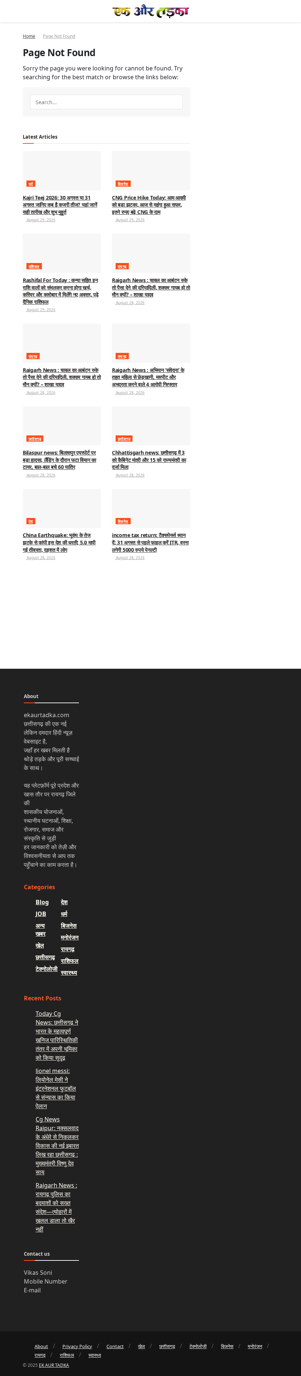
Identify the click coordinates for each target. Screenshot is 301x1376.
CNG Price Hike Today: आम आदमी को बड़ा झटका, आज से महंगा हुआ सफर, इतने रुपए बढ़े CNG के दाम (149, 204)
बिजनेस (123, 183)
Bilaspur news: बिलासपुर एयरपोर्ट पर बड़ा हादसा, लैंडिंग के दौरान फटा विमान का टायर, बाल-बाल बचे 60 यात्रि (59, 459)
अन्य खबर (41, 929)
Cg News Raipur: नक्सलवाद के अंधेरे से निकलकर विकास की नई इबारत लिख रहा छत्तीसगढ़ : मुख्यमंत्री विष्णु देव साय (57, 1145)
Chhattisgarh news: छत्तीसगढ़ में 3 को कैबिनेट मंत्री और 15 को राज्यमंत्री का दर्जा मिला (149, 459)
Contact (115, 1346)
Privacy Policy (77, 1346)
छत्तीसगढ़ (35, 438)
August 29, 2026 (40, 219)
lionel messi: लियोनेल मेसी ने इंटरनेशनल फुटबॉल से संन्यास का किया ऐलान (56, 1088)
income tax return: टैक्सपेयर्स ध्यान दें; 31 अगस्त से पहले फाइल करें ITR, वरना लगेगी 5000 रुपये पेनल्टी (150, 542)
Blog (42, 902)
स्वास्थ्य (69, 972)
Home (29, 36)
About (41, 1346)
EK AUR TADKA (54, 1365)
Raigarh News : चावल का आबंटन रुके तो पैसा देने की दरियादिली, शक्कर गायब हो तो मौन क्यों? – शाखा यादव (151, 287)
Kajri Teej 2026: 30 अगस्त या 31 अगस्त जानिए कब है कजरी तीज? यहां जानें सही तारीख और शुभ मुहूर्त (60, 204)
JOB (41, 914)
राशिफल (34, 266)
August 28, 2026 (130, 302)
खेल (40, 945)
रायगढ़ (122, 266)
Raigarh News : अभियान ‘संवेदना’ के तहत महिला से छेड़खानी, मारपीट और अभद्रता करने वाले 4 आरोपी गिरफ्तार (148, 377)
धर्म (31, 183)
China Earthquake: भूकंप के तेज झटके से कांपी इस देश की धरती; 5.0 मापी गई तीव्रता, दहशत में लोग (59, 542)
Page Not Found (59, 36)
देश (31, 521)
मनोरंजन (70, 937)
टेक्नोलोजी (47, 969)
